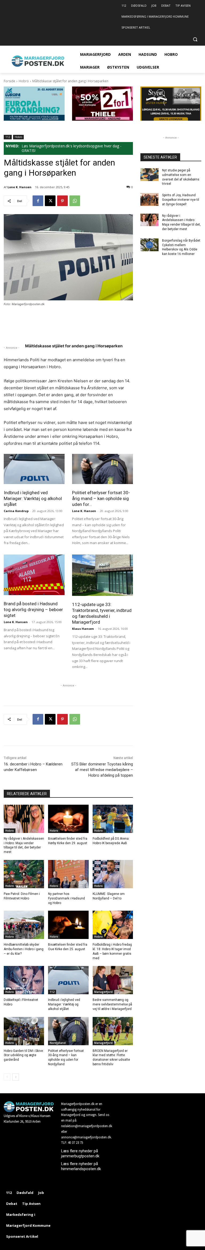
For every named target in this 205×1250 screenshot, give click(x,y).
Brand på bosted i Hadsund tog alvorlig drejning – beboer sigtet (33, 609)
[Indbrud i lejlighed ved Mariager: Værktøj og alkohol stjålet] (34, 469)
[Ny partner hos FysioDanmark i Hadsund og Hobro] (68, 874)
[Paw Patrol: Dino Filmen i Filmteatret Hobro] (24, 874)
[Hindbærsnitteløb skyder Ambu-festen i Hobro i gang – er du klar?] (24, 925)
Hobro (24, 81)
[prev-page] (7, 1077)
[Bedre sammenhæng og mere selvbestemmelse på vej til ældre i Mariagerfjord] (113, 980)
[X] (50, 200)
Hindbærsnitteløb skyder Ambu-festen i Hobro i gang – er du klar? (24, 949)
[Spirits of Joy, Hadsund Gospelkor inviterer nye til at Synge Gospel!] (149, 199)
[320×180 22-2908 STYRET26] (170, 119)
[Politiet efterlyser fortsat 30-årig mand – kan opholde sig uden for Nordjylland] (102, 469)
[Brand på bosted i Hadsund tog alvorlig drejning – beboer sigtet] (34, 575)
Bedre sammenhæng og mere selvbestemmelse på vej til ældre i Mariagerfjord (112, 1004)
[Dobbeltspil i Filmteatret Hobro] (24, 980)
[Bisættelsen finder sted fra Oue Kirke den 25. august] (68, 925)
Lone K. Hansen (19, 187)
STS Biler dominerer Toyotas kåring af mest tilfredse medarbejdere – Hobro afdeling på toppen (102, 770)
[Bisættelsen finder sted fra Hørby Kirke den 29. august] (68, 819)
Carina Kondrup (16, 511)
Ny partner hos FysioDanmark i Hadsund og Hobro (66, 898)
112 (7, 137)
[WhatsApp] (74, 200)
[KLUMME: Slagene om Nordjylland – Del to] (113, 874)
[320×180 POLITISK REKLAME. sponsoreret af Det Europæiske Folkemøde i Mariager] (34, 119)
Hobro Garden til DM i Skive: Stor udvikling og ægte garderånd (24, 1055)
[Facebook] (38, 200)
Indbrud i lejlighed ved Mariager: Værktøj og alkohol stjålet (33, 498)
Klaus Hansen (83, 629)
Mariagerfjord (103, 992)
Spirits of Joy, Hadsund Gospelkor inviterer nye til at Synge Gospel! (180, 199)
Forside (9, 81)
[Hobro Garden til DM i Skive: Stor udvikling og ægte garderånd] (24, 1031)
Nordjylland (58, 1043)
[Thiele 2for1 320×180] (102, 119)
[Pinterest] (62, 200)
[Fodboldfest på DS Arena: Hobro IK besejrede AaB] (113, 819)
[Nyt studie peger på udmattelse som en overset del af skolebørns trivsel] (149, 174)
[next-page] (15, 1077)
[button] (195, 39)
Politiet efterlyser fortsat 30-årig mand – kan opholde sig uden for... (101, 498)
